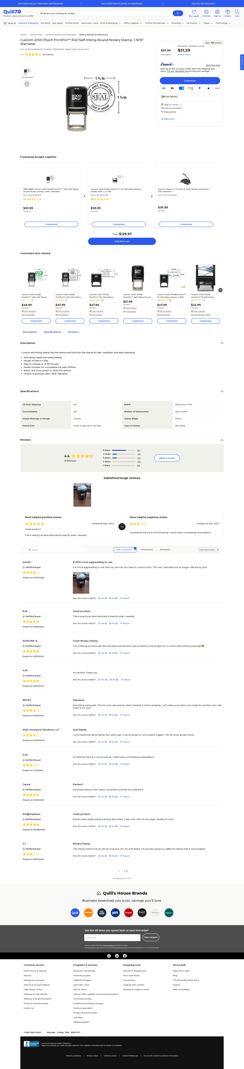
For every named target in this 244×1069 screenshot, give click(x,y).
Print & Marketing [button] (109, 23)
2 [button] (124, 871)
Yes (102, 598)
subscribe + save (89, 23)
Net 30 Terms (80, 989)
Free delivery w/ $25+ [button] (202, 315)
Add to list (169, 119)
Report (126, 598)
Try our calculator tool (178, 71)
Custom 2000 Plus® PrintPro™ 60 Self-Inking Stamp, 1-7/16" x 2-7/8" (101, 295)
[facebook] (125, 956)
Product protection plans (85, 1013)
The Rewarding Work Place (186, 980)
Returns (27, 975)
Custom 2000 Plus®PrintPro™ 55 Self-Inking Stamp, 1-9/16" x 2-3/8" (171, 295)
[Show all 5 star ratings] (123, 450)
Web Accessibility (181, 989)
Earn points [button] (213, 43)
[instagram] (109, 956)
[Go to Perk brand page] (115, 913)
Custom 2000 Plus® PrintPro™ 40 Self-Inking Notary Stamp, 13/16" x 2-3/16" (116, 190)
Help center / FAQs (33, 989)
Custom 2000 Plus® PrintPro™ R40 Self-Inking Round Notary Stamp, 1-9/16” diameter (50, 190)
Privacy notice (92, 1056)
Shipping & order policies (35, 994)
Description (30, 332)
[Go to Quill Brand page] (75, 913)
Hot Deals (45, 23)
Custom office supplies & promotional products (95, 994)
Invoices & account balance (37, 985)
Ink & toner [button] (192, 23)
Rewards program (82, 975)
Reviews (73, 332)
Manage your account (34, 980)
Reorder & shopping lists (135, 971)
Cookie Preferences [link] (130, 1056)
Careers (176, 985)
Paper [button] (207, 23)
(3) (139, 454)
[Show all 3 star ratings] (124, 458)
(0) (139, 462)
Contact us (29, 1008)
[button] (178, 13)
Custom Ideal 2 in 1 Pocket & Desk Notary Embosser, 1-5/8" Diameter (184, 190)
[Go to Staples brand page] (128, 913)
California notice (110, 1056)
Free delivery (171, 96)
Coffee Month (72, 23)
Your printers (129, 980)
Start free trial (213, 65)
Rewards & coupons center (136, 989)
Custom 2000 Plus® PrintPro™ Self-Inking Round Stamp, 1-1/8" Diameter (137, 295)
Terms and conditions (108, 945)
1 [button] (119, 871)
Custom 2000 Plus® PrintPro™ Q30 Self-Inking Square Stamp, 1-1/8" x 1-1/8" (35, 295)
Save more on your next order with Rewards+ (40, 3)
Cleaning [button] (176, 23)
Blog (175, 975)
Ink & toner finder (131, 975)
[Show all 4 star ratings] (124, 454)
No (113, 598)
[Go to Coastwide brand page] (88, 913)
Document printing (82, 999)
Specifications (52, 332)
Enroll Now (184, 54)
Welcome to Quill (181, 971)
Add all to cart (122, 241)
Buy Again (58, 23)
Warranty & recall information (37, 999)
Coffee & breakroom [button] (155, 23)
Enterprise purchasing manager (88, 1003)
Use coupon (151, 937)
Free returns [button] (170, 112)
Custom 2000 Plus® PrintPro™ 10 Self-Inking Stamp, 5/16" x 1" (202, 295)
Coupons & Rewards (28, 23)
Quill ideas (78, 1017)
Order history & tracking (35, 971)
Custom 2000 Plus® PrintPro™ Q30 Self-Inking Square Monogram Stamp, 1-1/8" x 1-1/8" (68, 295)
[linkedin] (117, 956)
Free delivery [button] (29, 315)
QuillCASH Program (82, 980)
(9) (138, 450)
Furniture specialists (82, 1008)
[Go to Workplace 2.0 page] (169, 913)
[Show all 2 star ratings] (124, 461)
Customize (190, 80)
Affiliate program (81, 1022)
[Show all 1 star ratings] (123, 465)
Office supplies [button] (131, 23)
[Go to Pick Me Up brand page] (102, 913)
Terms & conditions (73, 1056)
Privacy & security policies (36, 1003)
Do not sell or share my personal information (161, 1056)
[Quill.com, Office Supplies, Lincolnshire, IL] (31, 1044)
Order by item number (133, 985)
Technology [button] (221, 23)
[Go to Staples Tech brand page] (142, 913)
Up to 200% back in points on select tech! (121, 3)
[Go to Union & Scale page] (155, 913)
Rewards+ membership (84, 971)
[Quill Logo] (12, 11)
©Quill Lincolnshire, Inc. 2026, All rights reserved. (60, 1045)
